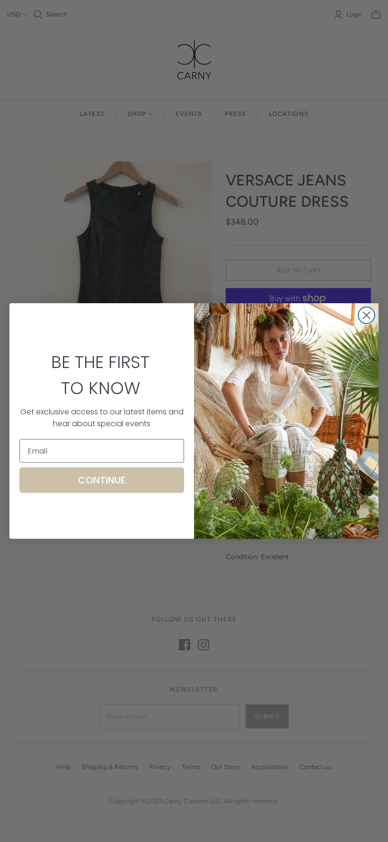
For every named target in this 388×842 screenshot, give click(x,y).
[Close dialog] (366, 315)
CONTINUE (101, 480)
